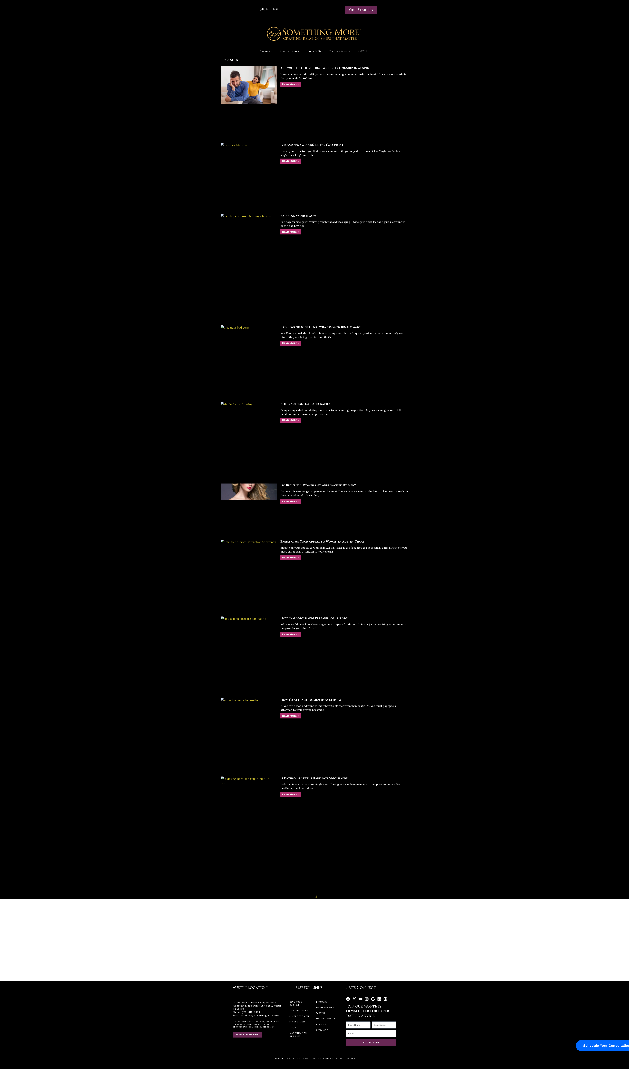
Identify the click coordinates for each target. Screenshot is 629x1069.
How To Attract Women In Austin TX (310, 700)
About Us (314, 51)
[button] (266, 51)
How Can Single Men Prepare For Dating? (314, 618)
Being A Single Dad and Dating (306, 404)
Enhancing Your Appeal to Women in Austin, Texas (322, 542)
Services (266, 51)
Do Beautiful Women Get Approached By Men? (318, 485)
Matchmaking (290, 51)
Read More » (290, 84)
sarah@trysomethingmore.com (260, 1015)
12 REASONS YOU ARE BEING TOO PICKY (312, 145)
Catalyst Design (345, 1058)
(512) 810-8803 (251, 1012)
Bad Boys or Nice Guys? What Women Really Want (320, 327)
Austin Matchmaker (307, 1058)
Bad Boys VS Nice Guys (298, 216)
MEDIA (362, 51)
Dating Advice (339, 51)
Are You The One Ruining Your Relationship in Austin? (325, 68)
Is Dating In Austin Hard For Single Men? (314, 778)
